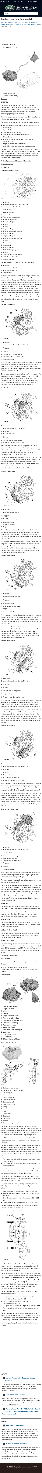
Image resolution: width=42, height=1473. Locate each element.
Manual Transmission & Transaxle (10, 24)
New (22, 2)
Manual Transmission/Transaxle (28, 24)
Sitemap (30, 2)
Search (35, 2)
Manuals (2, 2)
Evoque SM (16, 2)
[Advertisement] (21, 35)
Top (25, 2)
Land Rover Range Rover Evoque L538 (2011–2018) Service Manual (19, 22)
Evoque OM (9, 2)
